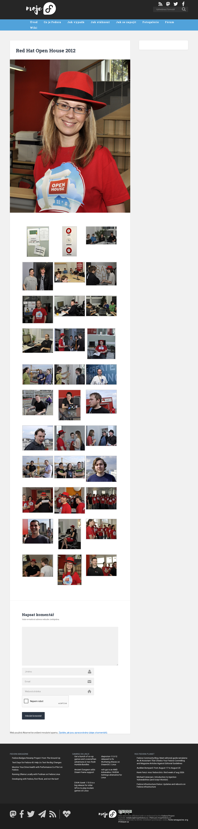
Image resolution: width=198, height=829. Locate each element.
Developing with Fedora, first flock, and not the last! (35, 779)
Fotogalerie (150, 22)
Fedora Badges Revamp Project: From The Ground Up (36, 758)
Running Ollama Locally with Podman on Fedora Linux (36, 774)
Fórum (169, 22)
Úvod (34, 22)
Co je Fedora (52, 22)
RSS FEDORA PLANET (144, 754)
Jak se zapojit (126, 22)
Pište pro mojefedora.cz (160, 818)
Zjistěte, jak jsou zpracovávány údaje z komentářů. (83, 732)
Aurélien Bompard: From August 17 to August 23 (158, 768)
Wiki (33, 27)
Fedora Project (167, 816)
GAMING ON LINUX (80, 754)
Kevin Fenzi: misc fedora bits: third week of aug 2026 (160, 772)
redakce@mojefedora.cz (137, 818)
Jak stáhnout (100, 22)
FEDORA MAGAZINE (19, 754)
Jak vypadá (75, 22)
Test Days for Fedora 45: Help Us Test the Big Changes (36, 762)
